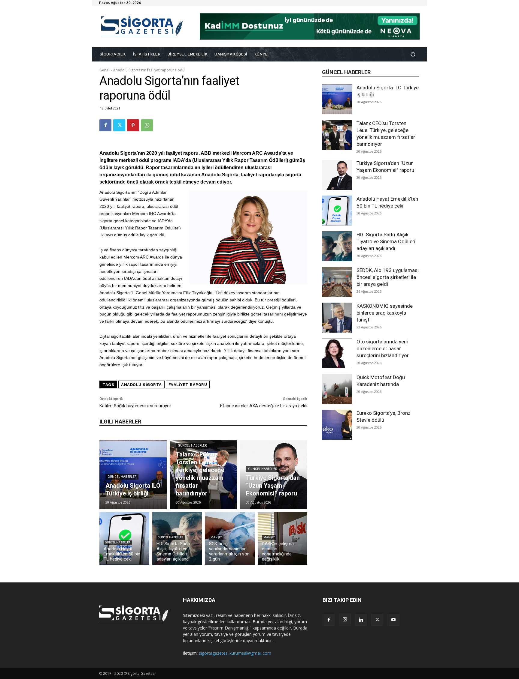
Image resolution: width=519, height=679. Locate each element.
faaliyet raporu (187, 384)
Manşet (216, 537)
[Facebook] (105, 125)
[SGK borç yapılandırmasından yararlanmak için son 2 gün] (230, 538)
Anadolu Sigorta (141, 384)
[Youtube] (393, 620)
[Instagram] (345, 620)
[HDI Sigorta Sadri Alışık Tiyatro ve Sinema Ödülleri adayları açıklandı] (337, 246)
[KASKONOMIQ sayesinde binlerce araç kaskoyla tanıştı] (337, 318)
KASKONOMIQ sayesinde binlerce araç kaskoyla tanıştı (385, 313)
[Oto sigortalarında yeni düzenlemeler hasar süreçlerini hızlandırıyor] (337, 353)
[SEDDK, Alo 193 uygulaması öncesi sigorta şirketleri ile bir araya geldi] (337, 282)
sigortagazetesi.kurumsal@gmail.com (235, 653)
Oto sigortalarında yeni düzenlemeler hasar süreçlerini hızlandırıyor (383, 348)
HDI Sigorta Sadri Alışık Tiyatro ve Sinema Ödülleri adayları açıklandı (386, 241)
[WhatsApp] (147, 125)
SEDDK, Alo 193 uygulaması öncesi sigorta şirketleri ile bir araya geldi (388, 277)
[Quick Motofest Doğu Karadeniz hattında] (337, 389)
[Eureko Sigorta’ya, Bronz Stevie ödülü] (337, 425)
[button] (413, 54)
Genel (104, 70)
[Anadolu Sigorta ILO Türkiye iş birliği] (337, 99)
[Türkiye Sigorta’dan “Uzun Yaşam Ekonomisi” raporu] (337, 175)
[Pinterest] (133, 125)
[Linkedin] (361, 620)
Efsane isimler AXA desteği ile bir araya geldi (263, 405)
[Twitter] (119, 125)
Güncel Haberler (122, 476)
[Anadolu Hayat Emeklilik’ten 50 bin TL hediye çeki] (337, 211)
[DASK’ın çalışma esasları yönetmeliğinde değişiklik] (283, 538)
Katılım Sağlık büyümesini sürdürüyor (135, 405)
